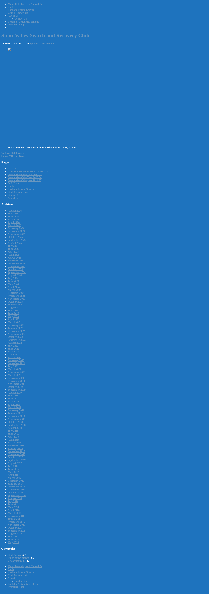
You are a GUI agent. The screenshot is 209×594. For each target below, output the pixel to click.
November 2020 (16, 372)
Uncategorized (16, 560)
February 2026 (16, 228)
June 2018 (13, 433)
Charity (12, 168)
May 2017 (13, 472)
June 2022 (13, 348)
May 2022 (13, 351)
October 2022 (15, 336)
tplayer (34, 43)
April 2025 (14, 254)
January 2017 (15, 483)
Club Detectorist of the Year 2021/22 (28, 171)
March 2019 (14, 407)
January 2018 (15, 448)
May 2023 (13, 316)
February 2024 (16, 292)
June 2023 (13, 313)
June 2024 (13, 281)
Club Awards (15, 555)
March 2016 (14, 513)
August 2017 (15, 463)
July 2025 (13, 245)
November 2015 (16, 524)
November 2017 (16, 454)
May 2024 (13, 284)
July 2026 (13, 213)
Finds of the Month (18, 557)
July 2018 (13, 430)
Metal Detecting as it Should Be (25, 4)
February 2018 (16, 445)
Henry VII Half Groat (13, 156)
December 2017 (16, 451)
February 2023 (16, 325)
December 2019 (16, 381)
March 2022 (14, 357)
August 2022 (15, 342)
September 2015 (17, 530)
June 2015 (13, 539)
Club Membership (18, 12)
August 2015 (15, 533)
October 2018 (15, 422)
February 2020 (16, 378)
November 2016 (16, 489)
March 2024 (14, 290)
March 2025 (14, 257)
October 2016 (15, 492)
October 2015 (15, 527)
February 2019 (16, 410)
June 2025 (13, 248)
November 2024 (16, 266)
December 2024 (16, 263)
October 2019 (15, 386)
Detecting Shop (16, 24)
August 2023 (15, 307)
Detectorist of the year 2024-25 (24, 180)
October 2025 (15, 237)
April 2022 (14, 354)
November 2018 (16, 419)
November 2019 (16, 383)
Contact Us (20, 18)
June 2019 (13, 398)
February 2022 (16, 360)
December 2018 (16, 416)
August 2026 (15, 210)
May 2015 (13, 542)
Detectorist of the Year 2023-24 (25, 177)
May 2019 (13, 401)
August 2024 (15, 275)
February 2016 (16, 516)
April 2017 (14, 474)
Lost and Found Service (21, 9)
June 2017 (13, 469)
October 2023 (15, 301)
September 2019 (17, 389)
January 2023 (15, 328)
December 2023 (16, 295)
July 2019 (13, 395)
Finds (11, 7)
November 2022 (16, 334)
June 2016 (13, 504)
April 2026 (14, 222)
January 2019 (15, 413)
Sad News (13, 183)
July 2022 (13, 345)
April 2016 (14, 510)
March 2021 (14, 369)
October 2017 (15, 457)
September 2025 (17, 240)
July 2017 (13, 466)
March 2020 (14, 375)
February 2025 (16, 260)
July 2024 (13, 278)
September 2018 (17, 425)
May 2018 (13, 436)
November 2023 (16, 298)
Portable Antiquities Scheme (23, 21)
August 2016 (15, 498)
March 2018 (14, 442)
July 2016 (13, 501)
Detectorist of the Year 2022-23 (25, 174)
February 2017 (16, 480)
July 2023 (13, 310)
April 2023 (14, 319)
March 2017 (14, 477)
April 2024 (14, 287)
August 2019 (15, 392)
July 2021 (13, 366)
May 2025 (13, 251)
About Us (13, 15)
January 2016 (15, 519)
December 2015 (16, 521)
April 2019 (14, 404)
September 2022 (17, 339)
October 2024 (15, 269)
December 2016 (16, 486)
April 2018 (14, 439)
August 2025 (15, 243)
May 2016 (13, 507)
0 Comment (48, 43)
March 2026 (14, 225)
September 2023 (17, 304)
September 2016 (17, 495)
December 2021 (16, 363)
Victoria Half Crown (12, 153)
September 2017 (17, 460)
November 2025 (16, 234)
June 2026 (13, 216)
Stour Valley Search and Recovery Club (45, 35)
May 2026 (13, 219)
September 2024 (17, 272)
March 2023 (14, 322)
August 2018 (15, 427)
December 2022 (16, 331)
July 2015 (13, 536)
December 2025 (16, 231)
